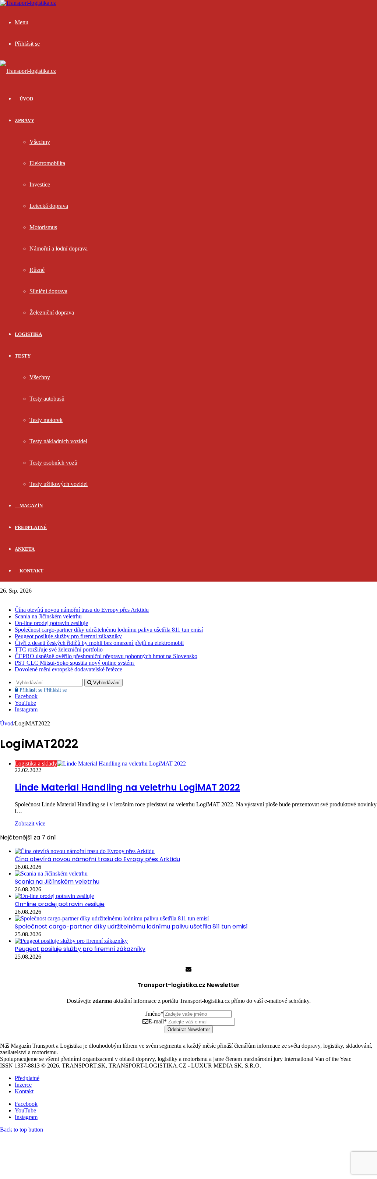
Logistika (28, 334)
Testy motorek (46, 420)
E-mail (157, 1021)
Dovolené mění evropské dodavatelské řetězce (68, 669)
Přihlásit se (42, 690)
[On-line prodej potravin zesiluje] (54, 896)
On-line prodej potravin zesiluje (51, 623)
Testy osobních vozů (53, 462)
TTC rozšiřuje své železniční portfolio (59, 649)
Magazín (30, 505)
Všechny (39, 142)
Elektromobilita (47, 163)
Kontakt (30, 570)
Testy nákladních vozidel (58, 441)
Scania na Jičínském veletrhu (48, 616)
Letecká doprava (48, 206)
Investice (39, 184)
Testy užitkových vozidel (58, 484)
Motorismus (43, 227)
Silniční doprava (48, 291)
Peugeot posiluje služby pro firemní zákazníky (68, 636)
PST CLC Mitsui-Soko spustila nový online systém (75, 663)
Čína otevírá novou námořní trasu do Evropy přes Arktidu (82, 610)
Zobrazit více (30, 823)
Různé (37, 270)
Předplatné (31, 527)
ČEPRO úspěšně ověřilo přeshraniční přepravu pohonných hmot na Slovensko (106, 656)
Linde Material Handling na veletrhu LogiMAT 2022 (127, 787)
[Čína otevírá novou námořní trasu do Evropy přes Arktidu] (85, 851)
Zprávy (24, 120)
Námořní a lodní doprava (58, 248)
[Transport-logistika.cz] (28, 71)
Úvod (6, 723)
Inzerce (23, 1085)
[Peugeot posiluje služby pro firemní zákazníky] (71, 941)
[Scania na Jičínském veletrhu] (51, 873)
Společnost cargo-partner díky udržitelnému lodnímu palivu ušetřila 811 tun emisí (109, 629)
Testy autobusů (46, 398)
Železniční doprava (51, 312)
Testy (23, 356)
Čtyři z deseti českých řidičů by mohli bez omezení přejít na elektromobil (99, 643)
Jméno (154, 1014)
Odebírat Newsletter (189, 1029)
